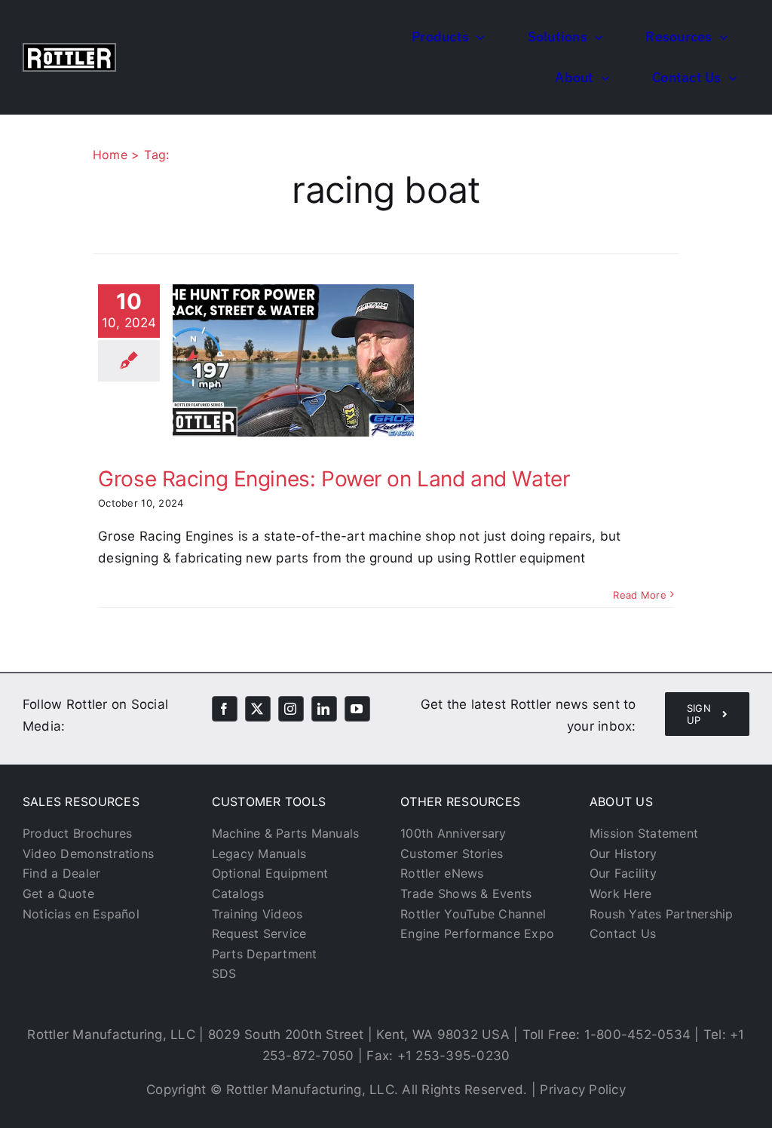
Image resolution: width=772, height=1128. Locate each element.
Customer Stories (451, 853)
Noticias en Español (81, 913)
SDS (224, 973)
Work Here (620, 893)
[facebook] (224, 709)
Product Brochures (77, 833)
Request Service (259, 933)
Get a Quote (58, 893)
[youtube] (357, 709)
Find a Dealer (61, 873)
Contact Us (623, 933)
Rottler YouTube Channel (473, 913)
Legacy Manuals (259, 853)
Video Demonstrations (88, 853)
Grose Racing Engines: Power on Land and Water (333, 479)
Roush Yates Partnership (662, 913)
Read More (639, 595)
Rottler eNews (441, 873)
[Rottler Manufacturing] (69, 49)
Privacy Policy (583, 1089)
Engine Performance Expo (477, 933)
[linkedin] (324, 709)
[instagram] (291, 709)
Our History (623, 853)
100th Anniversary (453, 833)
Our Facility (623, 873)
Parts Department (264, 953)
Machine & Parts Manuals (286, 833)
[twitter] (258, 709)
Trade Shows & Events (466, 893)
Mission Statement (644, 833)
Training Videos (257, 913)
